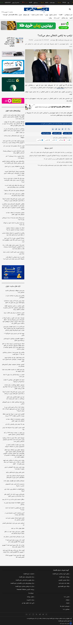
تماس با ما (66, 597)
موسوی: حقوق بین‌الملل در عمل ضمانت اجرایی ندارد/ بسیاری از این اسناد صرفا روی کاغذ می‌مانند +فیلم (13, 386)
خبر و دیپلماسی (68, 15)
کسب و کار (56, 18)
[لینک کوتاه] (68, 129)
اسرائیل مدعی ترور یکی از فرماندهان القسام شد (13, 524)
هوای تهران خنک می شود (17, 528)
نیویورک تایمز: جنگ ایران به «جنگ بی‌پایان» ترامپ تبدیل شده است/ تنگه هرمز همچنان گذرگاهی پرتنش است (13, 439)
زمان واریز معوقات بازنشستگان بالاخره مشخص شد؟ (14, 291)
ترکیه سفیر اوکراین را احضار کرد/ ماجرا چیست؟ (15, 509)
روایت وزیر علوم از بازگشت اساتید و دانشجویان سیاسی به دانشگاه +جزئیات (14, 445)
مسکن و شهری (53, 15)
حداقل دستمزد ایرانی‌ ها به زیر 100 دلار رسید (13, 499)
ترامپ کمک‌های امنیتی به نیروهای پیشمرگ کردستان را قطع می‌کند (13, 152)
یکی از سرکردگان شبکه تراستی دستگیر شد (14, 537)
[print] (52, 129)
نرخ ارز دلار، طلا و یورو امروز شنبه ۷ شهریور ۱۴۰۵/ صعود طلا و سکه (13, 546)
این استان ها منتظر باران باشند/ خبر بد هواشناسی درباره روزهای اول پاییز (14, 186)
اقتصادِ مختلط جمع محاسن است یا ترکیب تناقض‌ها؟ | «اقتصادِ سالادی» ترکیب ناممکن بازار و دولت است (13, 117)
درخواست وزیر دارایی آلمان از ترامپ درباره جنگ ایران (13, 253)
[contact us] (30, 614)
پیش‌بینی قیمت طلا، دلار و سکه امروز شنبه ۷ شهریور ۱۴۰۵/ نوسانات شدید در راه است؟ (13, 142)
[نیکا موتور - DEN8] (13, 54)
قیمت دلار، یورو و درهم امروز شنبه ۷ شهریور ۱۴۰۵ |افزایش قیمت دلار (15, 541)
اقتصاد (60, 15)
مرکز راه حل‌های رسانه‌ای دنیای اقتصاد (24, 586)
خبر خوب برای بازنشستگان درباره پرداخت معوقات (14, 136)
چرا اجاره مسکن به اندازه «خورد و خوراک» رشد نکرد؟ (13, 224)
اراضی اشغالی (56, 133)
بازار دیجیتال (26, 15)
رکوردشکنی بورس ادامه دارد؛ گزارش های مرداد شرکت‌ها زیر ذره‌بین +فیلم (14, 495)
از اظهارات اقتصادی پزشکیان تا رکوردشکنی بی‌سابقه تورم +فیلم (14, 339)
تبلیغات (67, 600)
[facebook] (65, 129)
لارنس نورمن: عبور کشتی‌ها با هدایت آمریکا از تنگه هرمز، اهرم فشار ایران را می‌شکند (13, 200)
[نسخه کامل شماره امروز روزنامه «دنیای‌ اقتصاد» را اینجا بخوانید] (19, 40)
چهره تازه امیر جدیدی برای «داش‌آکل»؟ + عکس (14, 334)
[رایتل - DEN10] (13, 101)
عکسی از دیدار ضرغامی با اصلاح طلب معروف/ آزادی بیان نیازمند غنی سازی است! (13, 258)
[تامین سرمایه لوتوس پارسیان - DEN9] (13, 84)
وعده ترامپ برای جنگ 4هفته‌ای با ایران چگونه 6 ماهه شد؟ (14, 468)
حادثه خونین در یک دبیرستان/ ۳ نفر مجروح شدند (15, 157)
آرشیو (70, 18)
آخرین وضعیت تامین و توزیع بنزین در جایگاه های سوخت (14, 514)
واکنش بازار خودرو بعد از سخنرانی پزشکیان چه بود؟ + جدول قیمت (13, 353)
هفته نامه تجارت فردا (64, 583)
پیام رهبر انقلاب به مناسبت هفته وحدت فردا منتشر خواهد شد (13, 370)
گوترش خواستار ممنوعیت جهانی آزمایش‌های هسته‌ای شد (13, 365)
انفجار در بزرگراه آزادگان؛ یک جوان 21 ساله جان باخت (13, 375)
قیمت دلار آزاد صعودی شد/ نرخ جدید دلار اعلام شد (13, 147)
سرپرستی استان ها (64, 606)
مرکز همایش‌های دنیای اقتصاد (26, 577)
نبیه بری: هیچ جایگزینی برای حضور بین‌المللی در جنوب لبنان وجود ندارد (15, 398)
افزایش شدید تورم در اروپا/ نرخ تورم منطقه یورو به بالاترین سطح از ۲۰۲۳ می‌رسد (13, 415)
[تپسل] (26, 105)
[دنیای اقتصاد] (36, 9)
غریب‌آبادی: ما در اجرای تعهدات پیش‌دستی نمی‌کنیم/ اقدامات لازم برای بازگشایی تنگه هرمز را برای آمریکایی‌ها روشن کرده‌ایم (13, 328)
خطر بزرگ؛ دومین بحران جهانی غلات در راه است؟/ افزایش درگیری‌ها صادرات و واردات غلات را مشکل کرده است (13, 247)
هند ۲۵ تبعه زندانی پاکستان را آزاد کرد (14, 424)
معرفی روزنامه (30, 597)
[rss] (36, 614)
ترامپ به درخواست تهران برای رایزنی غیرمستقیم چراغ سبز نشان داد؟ (55, 165)
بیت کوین (28, 2)
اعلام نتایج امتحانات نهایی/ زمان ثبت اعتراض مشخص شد (15, 519)
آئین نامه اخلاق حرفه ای (28, 603)
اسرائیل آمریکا (46, 133)
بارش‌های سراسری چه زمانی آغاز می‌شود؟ (14, 190)
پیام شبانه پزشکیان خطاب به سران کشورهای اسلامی (13, 403)
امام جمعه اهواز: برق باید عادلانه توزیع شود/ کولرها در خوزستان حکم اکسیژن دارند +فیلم (13, 359)
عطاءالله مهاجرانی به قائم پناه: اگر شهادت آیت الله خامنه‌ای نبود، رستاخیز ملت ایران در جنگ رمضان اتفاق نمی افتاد (13, 123)
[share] (33, 614)
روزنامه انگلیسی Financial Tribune (25, 589)
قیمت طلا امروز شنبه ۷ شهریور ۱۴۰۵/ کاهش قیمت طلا (14, 556)
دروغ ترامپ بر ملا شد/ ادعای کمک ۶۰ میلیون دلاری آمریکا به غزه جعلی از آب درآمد (51, 152)
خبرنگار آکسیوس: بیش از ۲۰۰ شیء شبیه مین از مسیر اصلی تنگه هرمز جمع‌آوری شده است (13, 240)
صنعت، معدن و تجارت (37, 15)
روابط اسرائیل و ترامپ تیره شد (64, 162)
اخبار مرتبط (49, 148)
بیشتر (50, 18)
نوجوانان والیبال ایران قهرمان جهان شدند (14, 481)
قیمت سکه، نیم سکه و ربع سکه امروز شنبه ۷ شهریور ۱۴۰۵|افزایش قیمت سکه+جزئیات (13, 551)
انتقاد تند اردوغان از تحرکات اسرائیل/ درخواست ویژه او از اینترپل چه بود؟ (15, 229)
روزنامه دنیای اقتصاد (64, 577)
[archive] (26, 614)
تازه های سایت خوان (13, 286)
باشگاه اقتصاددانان (13, 15)
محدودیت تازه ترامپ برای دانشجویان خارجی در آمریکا (15, 485)
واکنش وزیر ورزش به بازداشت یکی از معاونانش (15, 296)
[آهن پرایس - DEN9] (13, 67)
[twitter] (62, 129)
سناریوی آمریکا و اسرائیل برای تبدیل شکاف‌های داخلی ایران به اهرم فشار (15, 476)
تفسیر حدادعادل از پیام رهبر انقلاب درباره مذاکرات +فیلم (14, 314)
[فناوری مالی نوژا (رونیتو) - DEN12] (13, 272)
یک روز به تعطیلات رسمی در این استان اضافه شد (14, 167)
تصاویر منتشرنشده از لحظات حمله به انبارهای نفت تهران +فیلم (15, 213)
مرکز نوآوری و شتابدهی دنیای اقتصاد (25, 580)
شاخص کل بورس (8, 2)
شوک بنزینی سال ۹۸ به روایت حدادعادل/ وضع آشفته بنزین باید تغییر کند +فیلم (14, 302)
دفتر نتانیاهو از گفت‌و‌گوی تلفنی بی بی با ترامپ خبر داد (58, 159)
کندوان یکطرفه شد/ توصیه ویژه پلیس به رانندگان (14, 503)
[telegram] (56, 129)
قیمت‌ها (5, 15)
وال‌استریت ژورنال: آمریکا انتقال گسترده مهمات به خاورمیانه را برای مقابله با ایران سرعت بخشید (14, 173)
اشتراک (67, 603)
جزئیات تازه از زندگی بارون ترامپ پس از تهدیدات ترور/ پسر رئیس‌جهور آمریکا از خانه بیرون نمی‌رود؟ (13, 409)
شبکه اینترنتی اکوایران (63, 580)
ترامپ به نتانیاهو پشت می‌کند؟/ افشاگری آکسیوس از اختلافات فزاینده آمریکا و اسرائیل (50, 156)
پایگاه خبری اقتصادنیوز (63, 586)
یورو (61, 2)
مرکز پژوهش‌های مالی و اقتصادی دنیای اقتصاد (22, 583)
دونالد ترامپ (60, 88)
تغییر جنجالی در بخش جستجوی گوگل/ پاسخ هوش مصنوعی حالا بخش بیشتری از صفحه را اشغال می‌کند (13, 307)
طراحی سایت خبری (65, 623)
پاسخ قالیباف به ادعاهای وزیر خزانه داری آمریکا (14, 490)
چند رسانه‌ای (64, 18)
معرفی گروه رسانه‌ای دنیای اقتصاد (60, 574)
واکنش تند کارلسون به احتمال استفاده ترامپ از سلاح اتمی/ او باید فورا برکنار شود (13, 234)
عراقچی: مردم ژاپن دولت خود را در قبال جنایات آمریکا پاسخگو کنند (14, 194)
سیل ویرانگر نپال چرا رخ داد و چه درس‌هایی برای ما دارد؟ (13, 218)
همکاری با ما (66, 609)
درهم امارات (45, 2)
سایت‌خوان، (64, 124)
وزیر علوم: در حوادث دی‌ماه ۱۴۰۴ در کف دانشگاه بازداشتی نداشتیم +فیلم (14, 433)
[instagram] (46, 614)
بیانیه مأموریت (30, 600)
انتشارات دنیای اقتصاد (28, 574)
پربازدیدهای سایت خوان (13, 111)
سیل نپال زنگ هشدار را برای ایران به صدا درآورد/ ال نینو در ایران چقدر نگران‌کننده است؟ (14, 180)
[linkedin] (59, 129)
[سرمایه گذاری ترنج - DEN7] (36, 25)
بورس (46, 15)
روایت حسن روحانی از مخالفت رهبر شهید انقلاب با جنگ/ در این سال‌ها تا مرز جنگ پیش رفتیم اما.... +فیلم (13, 462)
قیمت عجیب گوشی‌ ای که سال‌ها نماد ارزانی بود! (13, 428)
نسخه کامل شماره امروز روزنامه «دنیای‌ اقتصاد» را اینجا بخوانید (9, 42)
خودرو (20, 15)
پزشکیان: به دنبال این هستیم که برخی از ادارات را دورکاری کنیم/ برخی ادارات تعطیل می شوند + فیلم (14, 130)
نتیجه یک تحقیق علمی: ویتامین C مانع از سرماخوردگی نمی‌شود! (13, 381)
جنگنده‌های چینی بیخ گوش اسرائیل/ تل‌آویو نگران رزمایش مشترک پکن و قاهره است (13, 162)
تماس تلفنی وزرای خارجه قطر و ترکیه (15, 472)
